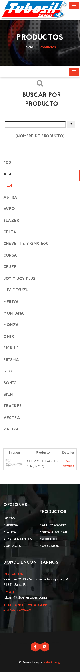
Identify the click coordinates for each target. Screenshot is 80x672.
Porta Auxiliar (53, 532)
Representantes (17, 539)
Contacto (12, 546)
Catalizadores (53, 525)
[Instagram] (44, 647)
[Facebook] (35, 647)
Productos (47, 47)
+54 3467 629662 (17, 610)
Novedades (49, 546)
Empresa (10, 525)
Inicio (9, 518)
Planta (9, 532)
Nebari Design (52, 662)
